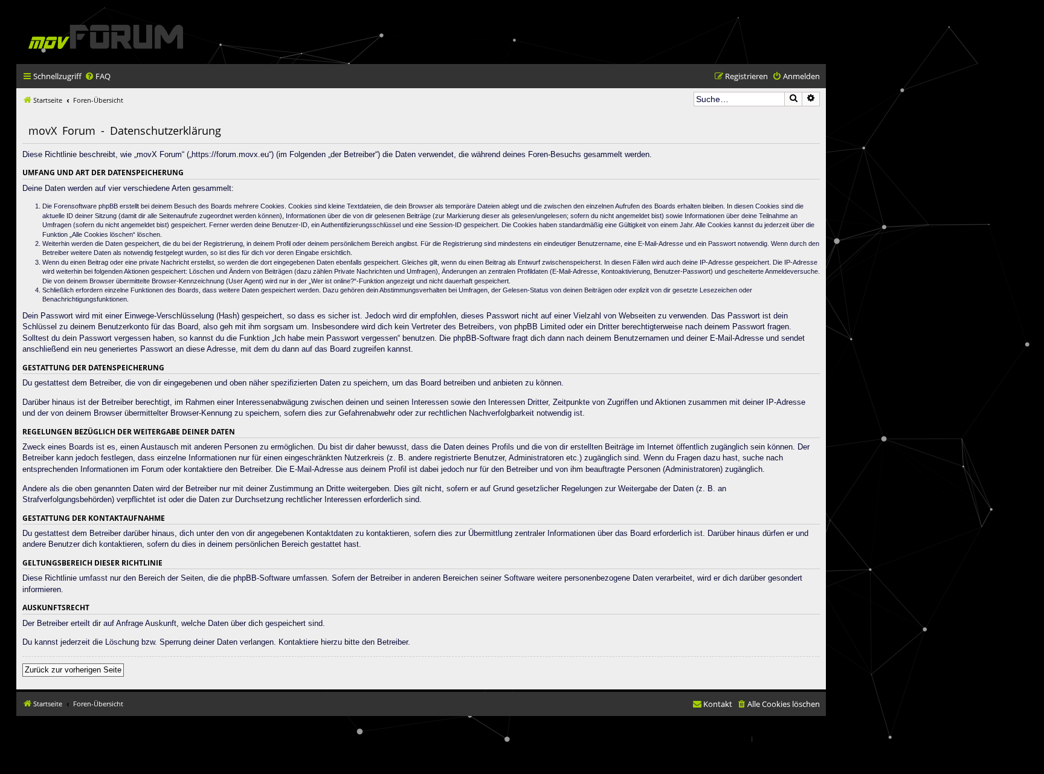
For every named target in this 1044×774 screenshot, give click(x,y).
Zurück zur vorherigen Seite (73, 669)
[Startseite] (105, 36)
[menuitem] (98, 76)
